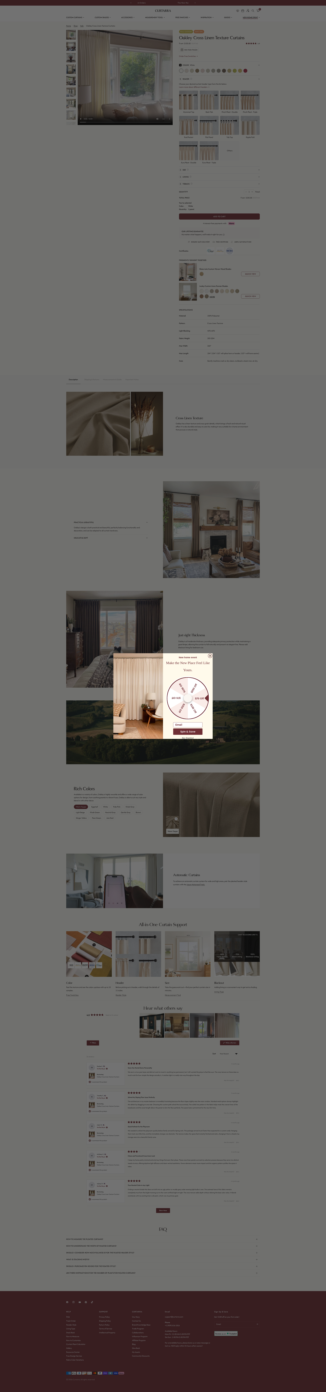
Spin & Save (187, 731)
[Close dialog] (210, 656)
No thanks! (188, 738)
